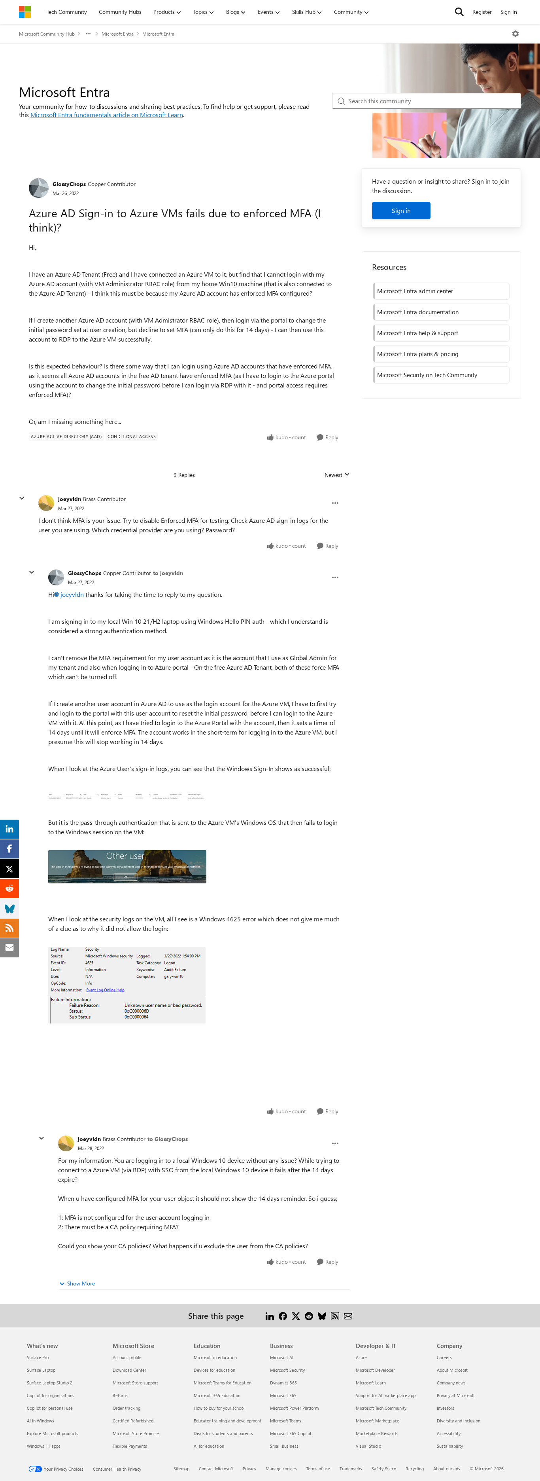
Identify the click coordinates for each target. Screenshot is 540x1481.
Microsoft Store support (135, 1383)
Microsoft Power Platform (294, 1408)
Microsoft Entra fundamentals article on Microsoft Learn (106, 114)
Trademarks (351, 1469)
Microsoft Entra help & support (417, 333)
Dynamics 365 (283, 1383)
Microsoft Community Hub (47, 33)
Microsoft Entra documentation (418, 312)
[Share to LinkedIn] (270, 1315)
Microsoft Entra (118, 33)
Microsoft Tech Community (381, 1408)
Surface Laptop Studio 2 (49, 1383)
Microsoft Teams (285, 1421)
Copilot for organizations (50, 1395)
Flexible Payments (130, 1446)
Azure (361, 1357)
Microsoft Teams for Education (222, 1383)
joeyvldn (69, 499)
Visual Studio (368, 1446)
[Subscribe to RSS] (335, 1315)
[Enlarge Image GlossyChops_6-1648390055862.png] (127, 1010)
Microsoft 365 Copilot (291, 1433)
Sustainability (450, 1446)
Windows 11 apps (43, 1446)
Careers (444, 1357)
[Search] (459, 12)
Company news (451, 1383)
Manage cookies (281, 1469)
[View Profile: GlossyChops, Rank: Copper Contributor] (39, 188)
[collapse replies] (21, 498)
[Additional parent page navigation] (88, 33)
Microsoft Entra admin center (415, 291)
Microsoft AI (281, 1357)
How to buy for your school (219, 1408)
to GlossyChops (167, 1139)
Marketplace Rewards (377, 1433)
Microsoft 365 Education (217, 1395)
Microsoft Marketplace (377, 1421)
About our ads (446, 1469)
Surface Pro (38, 1357)
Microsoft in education (215, 1357)
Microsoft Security (287, 1370)
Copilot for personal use (50, 1408)
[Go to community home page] (25, 12)
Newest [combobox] (337, 475)
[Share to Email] (348, 1315)
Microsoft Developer (375, 1370)
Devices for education (214, 1370)
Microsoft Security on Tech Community (427, 375)
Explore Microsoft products (52, 1433)
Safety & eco (384, 1469)
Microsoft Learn (371, 1383)
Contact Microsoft (216, 1469)
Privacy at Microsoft (456, 1395)
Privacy (249, 1469)
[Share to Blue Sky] (322, 1315)
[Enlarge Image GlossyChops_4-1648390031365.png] (127, 866)
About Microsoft (452, 1370)
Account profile (127, 1357)
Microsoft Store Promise (136, 1433)
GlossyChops (69, 184)
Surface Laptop (41, 1370)
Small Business (284, 1446)
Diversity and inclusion (458, 1421)
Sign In (508, 11)
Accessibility (449, 1433)
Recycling (415, 1469)
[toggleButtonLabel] (515, 33)
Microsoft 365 (283, 1395)
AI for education (209, 1446)
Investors (445, 1408)
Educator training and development (227, 1421)
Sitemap (181, 1469)
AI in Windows (40, 1421)
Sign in (401, 210)
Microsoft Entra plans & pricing (418, 354)
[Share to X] (296, 1315)
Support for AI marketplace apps (386, 1395)
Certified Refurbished (133, 1421)
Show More (81, 1283)
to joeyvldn (168, 573)
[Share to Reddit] (309, 1315)
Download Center (129, 1370)
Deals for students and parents (223, 1433)
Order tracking (126, 1408)
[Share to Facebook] (283, 1315)
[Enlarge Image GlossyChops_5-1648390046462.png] (127, 972)
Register (482, 11)
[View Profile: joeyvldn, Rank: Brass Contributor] (46, 503)
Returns (120, 1395)
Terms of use (318, 1469)
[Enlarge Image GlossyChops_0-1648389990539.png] (126, 795)
